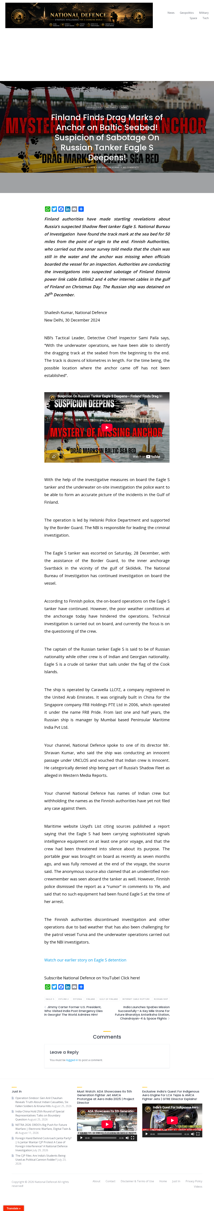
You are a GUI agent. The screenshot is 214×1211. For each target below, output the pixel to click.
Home (163, 1181)
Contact (110, 1181)
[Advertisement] (107, 55)
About (96, 1181)
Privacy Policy (194, 1181)
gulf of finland (108, 999)
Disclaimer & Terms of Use (137, 1181)
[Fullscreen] (132, 1138)
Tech (205, 18)
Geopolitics (187, 13)
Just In (176, 1181)
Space (193, 18)
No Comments (131, 167)
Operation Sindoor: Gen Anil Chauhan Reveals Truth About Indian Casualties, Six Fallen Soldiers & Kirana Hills (41, 1102)
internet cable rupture (136, 999)
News (171, 13)
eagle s (50, 999)
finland (90, 999)
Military (204, 13)
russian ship (161, 999)
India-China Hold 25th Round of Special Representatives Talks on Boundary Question (39, 1115)
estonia (77, 999)
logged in (72, 1060)
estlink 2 (64, 999)
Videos (198, 1186)
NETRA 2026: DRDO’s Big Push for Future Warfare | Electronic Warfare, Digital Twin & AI (43, 1129)
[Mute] (127, 1138)
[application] (107, 1124)
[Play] (81, 1138)
